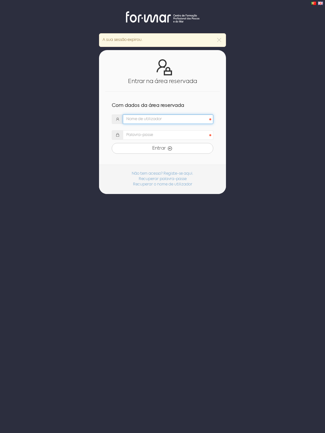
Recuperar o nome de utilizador (162, 184)
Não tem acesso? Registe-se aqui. (162, 174)
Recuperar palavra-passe (163, 179)
